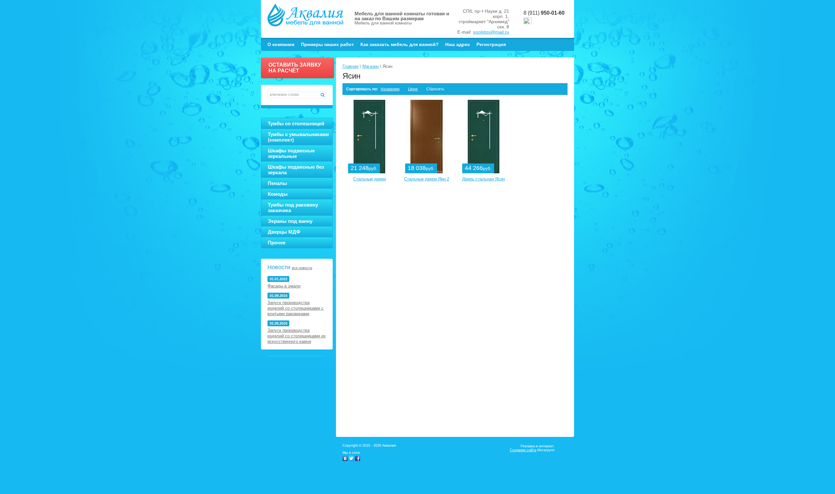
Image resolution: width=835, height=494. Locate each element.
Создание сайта (523, 450)
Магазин (370, 66)
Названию (390, 89)
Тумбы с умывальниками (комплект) (298, 137)
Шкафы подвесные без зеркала (296, 169)
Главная (350, 66)
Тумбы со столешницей (296, 123)
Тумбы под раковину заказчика (293, 207)
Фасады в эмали (283, 286)
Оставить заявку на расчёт (294, 67)
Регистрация (491, 44)
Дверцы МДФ (284, 232)
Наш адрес (457, 44)
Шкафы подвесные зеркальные (291, 153)
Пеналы (277, 183)
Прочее (276, 242)
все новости (302, 268)
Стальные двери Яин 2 (426, 179)
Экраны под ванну (290, 221)
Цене (413, 89)
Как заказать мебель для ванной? (399, 44)
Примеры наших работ (327, 44)
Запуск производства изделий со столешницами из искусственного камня (296, 336)
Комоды (278, 194)
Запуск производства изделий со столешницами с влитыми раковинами (295, 308)
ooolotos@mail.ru (491, 32)
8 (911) (544, 13)
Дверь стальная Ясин (483, 179)
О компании (281, 44)
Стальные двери (369, 179)
